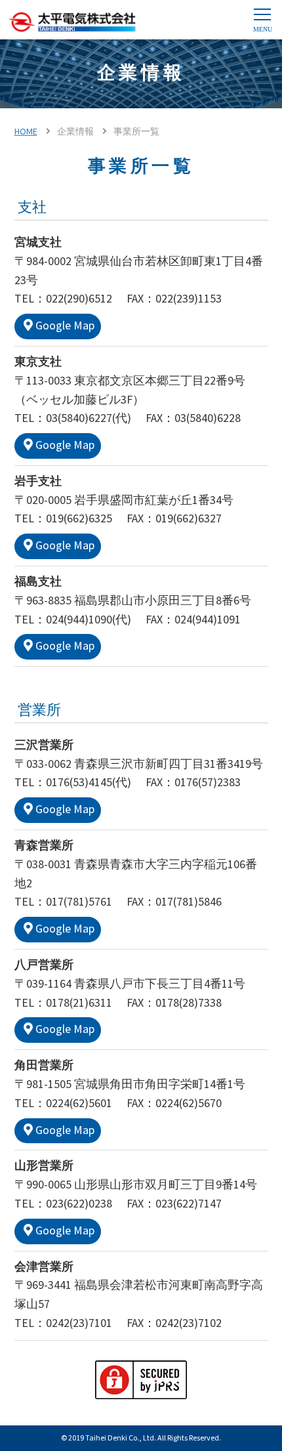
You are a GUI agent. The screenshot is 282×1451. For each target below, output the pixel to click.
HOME (25, 132)
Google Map (64, 325)
